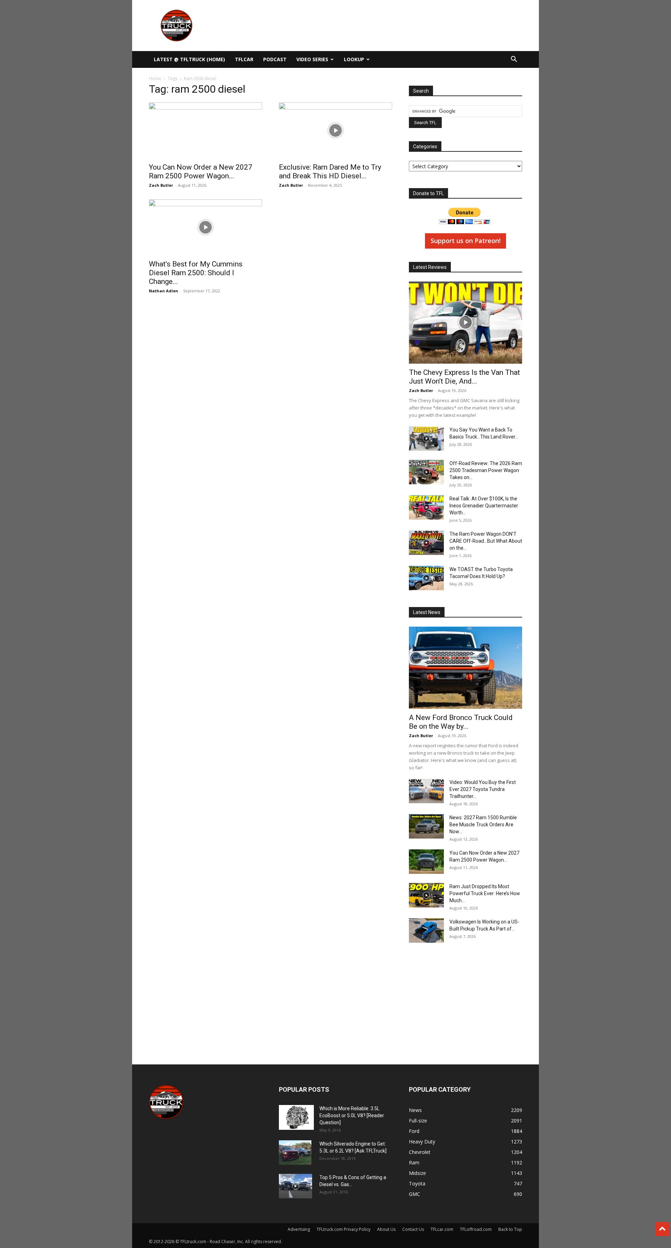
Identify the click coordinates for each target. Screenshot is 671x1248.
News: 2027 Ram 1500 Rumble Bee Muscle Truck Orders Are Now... (483, 824)
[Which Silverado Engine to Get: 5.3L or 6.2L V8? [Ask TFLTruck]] (295, 1152)
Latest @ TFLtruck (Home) (189, 59)
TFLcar (244, 59)
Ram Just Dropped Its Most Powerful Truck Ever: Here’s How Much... (484, 893)
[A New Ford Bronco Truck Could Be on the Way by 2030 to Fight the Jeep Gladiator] (465, 668)
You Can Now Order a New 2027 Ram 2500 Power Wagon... (200, 171)
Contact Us (413, 1229)
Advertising (299, 1229)
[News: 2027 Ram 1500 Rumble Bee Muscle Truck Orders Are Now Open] (426, 826)
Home (155, 78)
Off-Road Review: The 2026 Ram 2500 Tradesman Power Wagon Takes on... (485, 470)
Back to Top (510, 1229)
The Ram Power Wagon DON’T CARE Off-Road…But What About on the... (485, 541)
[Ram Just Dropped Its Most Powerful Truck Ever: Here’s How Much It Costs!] (426, 895)
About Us (386, 1229)
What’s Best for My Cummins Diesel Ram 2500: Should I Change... (196, 273)
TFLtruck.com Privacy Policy (343, 1229)
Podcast (275, 59)
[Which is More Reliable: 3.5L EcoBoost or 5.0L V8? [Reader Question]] (296, 1117)
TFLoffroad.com (476, 1229)
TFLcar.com (442, 1229)
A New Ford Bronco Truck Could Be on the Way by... (461, 721)
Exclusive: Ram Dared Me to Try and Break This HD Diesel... (330, 171)
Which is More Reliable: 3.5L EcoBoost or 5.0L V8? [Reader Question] (351, 1115)
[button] (513, 60)
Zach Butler (161, 185)
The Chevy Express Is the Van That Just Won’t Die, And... (464, 376)
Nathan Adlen (163, 290)
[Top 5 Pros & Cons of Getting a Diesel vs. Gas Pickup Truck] (295, 1186)
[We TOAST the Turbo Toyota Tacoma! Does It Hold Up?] (426, 578)
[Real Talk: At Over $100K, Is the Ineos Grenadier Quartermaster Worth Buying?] (426, 507)
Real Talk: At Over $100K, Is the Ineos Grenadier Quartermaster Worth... (483, 505)
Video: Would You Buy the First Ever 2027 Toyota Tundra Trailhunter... (482, 789)
